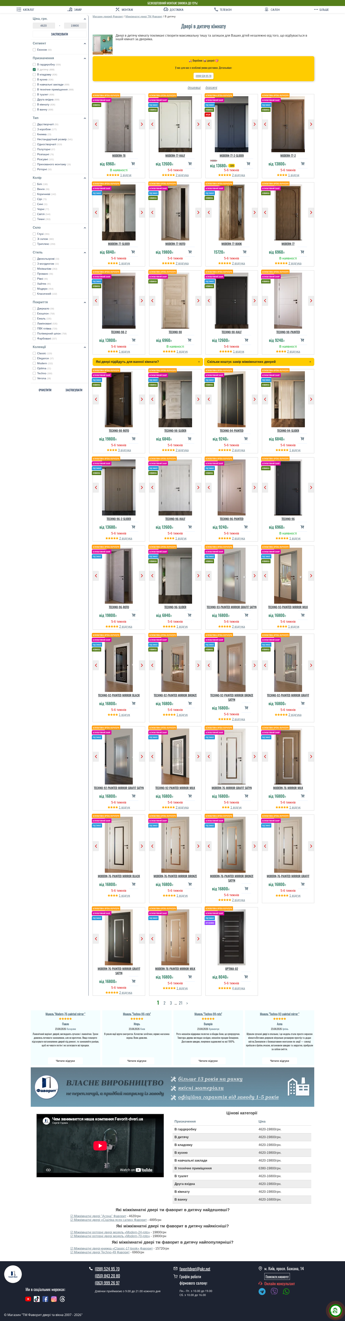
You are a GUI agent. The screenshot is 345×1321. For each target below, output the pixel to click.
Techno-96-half (175, 518)
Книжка (44, 134)
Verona (44, 378)
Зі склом (45, 238)
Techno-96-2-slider (119, 518)
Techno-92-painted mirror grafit (288, 695)
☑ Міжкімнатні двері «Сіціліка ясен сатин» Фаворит (108, 1220)
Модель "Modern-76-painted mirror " (65, 1014)
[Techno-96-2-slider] (119, 486)
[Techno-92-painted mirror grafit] (288, 663)
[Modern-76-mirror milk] (288, 756)
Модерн (45, 288)
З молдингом (48, 263)
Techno (44, 373)
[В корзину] (133, 163)
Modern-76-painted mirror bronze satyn (231, 878)
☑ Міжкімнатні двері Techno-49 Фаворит (100, 1252)
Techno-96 (288, 518)
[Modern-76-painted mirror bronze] (175, 844)
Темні (44, 219)
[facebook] (45, 1301)
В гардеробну (49, 64)
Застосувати (59, 34)
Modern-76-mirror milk (288, 788)
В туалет (45, 94)
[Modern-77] (288, 211)
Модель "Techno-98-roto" (208, 1014)
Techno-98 (175, 332)
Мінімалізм (47, 268)
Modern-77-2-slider (232, 155)
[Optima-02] (232, 936)
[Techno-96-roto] (119, 575)
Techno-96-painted (231, 518)
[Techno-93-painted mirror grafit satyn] (232, 575)
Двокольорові (48, 258)
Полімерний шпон (52, 333)
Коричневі (46, 194)
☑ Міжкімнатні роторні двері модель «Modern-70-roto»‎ (110, 1236)
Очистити (45, 390)
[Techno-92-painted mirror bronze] (175, 663)
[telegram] (264, 1292)
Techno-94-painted (231, 430)
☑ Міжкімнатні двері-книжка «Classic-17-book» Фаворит (111, 1248)
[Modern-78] (119, 123)
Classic (44, 353)
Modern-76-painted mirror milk (175, 968)
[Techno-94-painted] (232, 398)
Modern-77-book (231, 243)
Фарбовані (47, 338)
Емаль (44, 318)
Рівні (42, 278)
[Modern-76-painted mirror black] (119, 844)
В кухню (45, 79)
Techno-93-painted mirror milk (288, 607)
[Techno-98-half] (232, 300)
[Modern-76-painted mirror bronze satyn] (232, 844)
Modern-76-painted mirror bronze (175, 876)
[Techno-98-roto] (119, 398)
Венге (43, 189)
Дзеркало (45, 308)
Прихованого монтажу (54, 164)
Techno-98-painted (288, 332)
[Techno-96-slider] (175, 575)
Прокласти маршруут (277, 1276)
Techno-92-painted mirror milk (175, 788)
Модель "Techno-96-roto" (137, 1014)
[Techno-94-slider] (288, 398)
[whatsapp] (288, 1292)
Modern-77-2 (288, 155)
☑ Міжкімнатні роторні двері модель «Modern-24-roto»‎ (110, 1232)
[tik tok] (37, 1301)
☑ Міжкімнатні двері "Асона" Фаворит (98, 1216)
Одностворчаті (49, 144)
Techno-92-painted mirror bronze (175, 695)
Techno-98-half (232, 332)
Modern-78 (119, 155)
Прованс (45, 273)
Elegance (45, 358)
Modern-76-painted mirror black (119, 876)
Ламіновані (47, 323)
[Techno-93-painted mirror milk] (288, 575)
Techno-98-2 (119, 332)
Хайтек (44, 283)
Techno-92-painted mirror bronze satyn (231, 697)
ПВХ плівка (47, 328)
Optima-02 (231, 968)
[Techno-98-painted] (288, 300)
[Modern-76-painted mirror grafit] (288, 844)
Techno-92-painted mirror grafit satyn (119, 788)
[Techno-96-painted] (232, 486)
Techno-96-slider (175, 607)
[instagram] (54, 1301)
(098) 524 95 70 (203, 76)
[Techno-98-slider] (175, 398)
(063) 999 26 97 (107, 1283)
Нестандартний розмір (55, 139)
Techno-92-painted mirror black (119, 695)
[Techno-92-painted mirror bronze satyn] (232, 663)
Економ (44, 49)
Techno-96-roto (119, 607)
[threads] (62, 1301)
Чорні (43, 209)
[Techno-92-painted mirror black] (119, 663)
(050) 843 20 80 (107, 1276)
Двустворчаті (47, 124)
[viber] (276, 1292)
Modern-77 (288, 243)
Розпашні (45, 154)
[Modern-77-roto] (175, 211)
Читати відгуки (65, 1060)
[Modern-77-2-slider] (232, 123)
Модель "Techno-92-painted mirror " (279, 1014)
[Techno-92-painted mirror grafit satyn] (119, 756)
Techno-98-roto (119, 430)
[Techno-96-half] (175, 486)
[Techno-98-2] (119, 300)
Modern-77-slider (119, 243)
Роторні (44, 169)
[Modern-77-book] (232, 211)
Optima (44, 368)
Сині (42, 204)
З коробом (47, 129)
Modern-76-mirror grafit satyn (232, 788)
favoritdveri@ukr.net (194, 1269)
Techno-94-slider (288, 430)
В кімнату (46, 104)
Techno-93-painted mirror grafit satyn (232, 607)
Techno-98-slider (175, 430)
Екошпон (46, 313)
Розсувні (45, 159)
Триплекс (46, 243)
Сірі (42, 199)
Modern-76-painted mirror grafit (288, 876)
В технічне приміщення (55, 89)
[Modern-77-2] (288, 123)
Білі (42, 184)
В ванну (45, 109)
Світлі (44, 214)
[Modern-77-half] (175, 123)
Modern (45, 363)
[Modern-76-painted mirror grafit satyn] (119, 936)
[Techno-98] (175, 300)
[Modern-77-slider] (119, 211)
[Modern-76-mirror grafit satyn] (232, 756)
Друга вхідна (48, 99)
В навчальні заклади (53, 84)
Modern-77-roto (175, 243)
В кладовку (47, 74)
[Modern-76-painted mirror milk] (175, 936)
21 (180, 1002)
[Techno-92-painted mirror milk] (175, 756)
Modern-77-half (175, 155)
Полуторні (46, 149)
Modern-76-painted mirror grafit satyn (119, 970)
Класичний (47, 293)
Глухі (43, 233)
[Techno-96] (288, 486)
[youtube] (28, 1301)
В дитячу (46, 69)
